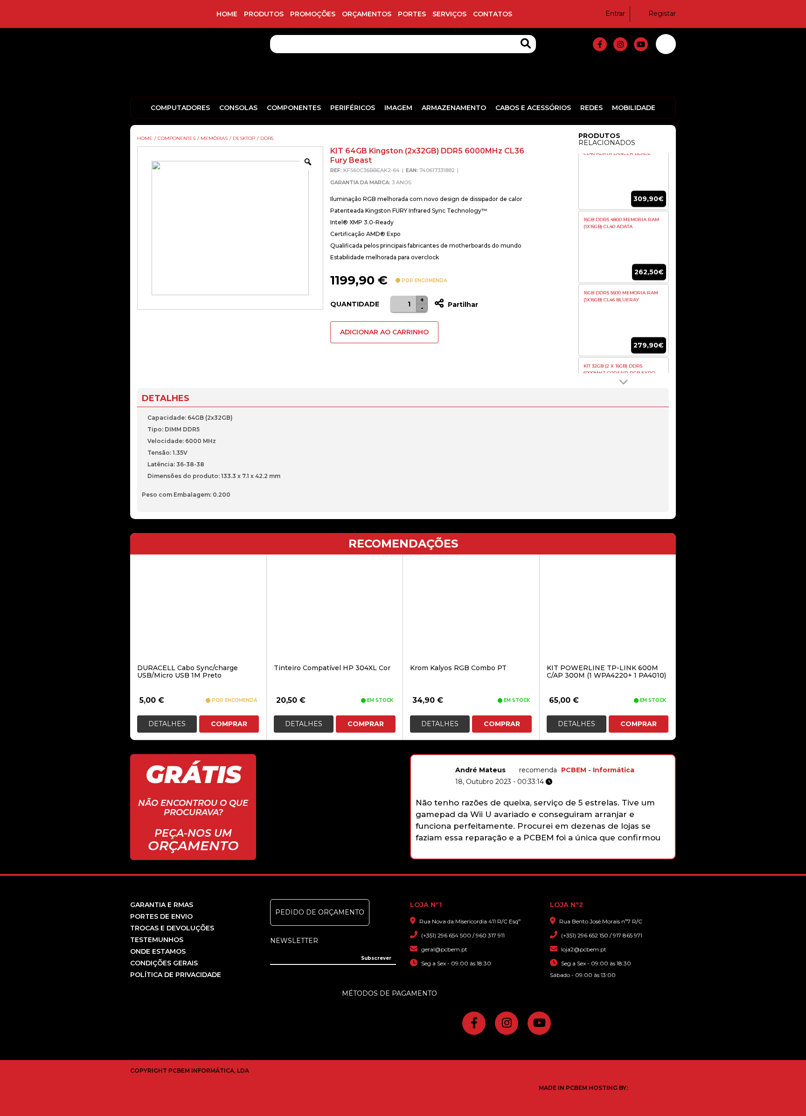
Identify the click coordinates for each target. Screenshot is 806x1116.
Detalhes (167, 724)
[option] (623, 203)
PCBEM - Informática (597, 770)
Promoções (312, 14)
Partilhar (462, 304)
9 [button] (586, 854)
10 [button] (598, 854)
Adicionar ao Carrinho (384, 332)
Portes (412, 14)
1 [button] (489, 854)
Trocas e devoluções (172, 928)
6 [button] (550, 854)
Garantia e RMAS (161, 905)
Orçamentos (366, 14)
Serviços (449, 14)
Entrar (615, 13)
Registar (662, 13)
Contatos (492, 14)
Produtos (264, 14)
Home (226, 14)
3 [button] (513, 854)
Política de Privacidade (175, 974)
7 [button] (562, 854)
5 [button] (538, 854)
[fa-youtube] (641, 44)
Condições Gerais (164, 963)
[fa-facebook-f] (600, 44)
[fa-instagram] (620, 44)
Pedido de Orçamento (319, 912)
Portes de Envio (161, 916)
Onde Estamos (158, 951)
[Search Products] (526, 43)
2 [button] (501, 854)
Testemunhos (156, 940)
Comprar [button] (229, 724)
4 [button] (525, 854)
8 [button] (574, 854)
